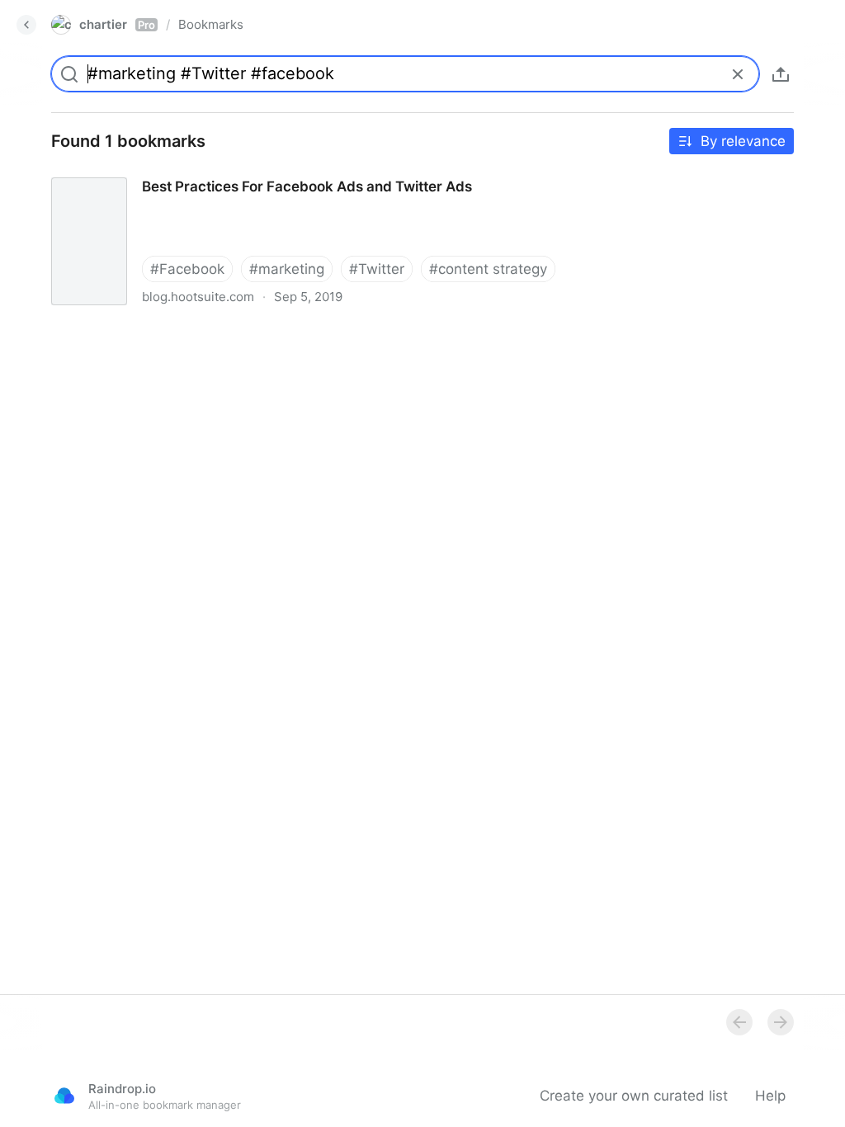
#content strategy (488, 269)
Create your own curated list (634, 1095)
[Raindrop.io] (64, 1095)
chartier (117, 24)
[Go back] (26, 25)
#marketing (286, 269)
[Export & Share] (780, 74)
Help (770, 1095)
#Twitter (376, 269)
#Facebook (187, 269)
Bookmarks (210, 24)
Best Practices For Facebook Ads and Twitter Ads (201, 171)
